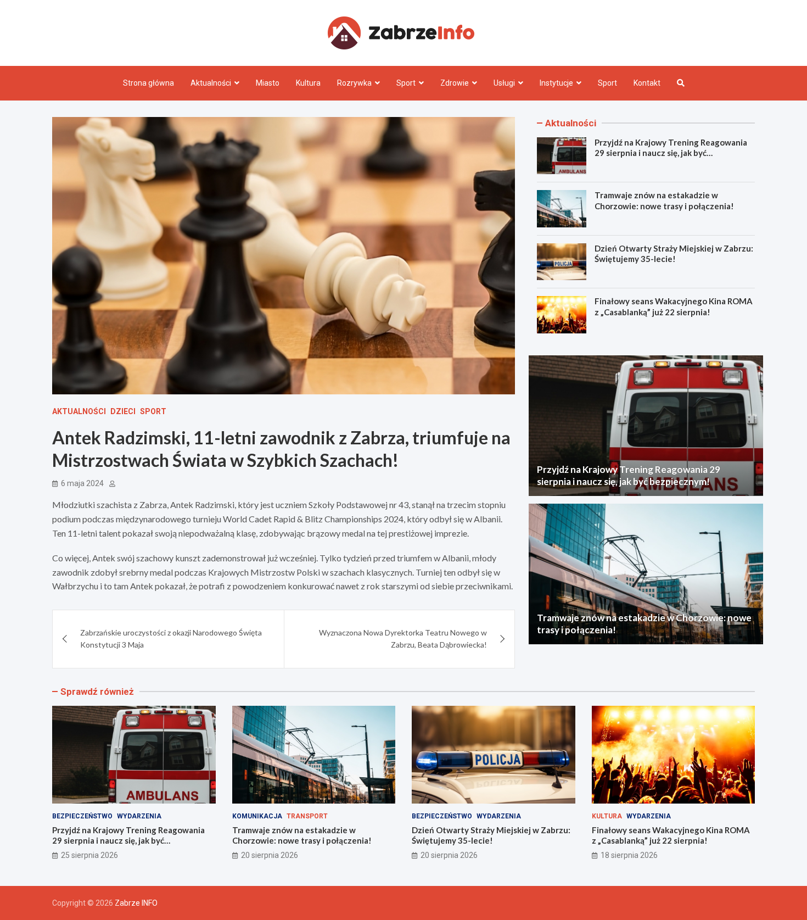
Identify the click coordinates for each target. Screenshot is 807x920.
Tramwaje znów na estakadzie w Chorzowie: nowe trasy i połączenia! (664, 200)
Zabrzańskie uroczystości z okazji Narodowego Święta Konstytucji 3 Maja (171, 638)
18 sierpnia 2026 (629, 855)
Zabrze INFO (136, 903)
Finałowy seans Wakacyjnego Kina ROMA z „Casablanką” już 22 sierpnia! (674, 306)
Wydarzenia (139, 816)
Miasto (267, 83)
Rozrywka (354, 83)
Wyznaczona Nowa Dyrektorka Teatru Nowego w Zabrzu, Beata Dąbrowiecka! (403, 638)
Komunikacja (257, 816)
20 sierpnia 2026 (269, 855)
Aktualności (210, 83)
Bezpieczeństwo (82, 816)
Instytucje (556, 83)
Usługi (504, 83)
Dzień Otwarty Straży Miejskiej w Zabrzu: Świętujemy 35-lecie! (674, 253)
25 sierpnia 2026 (89, 855)
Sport (406, 83)
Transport (307, 816)
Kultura (308, 83)
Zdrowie (454, 83)
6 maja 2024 (82, 483)
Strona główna (148, 83)
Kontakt (647, 83)
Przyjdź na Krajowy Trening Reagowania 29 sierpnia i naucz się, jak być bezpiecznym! (671, 153)
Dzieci (123, 411)
